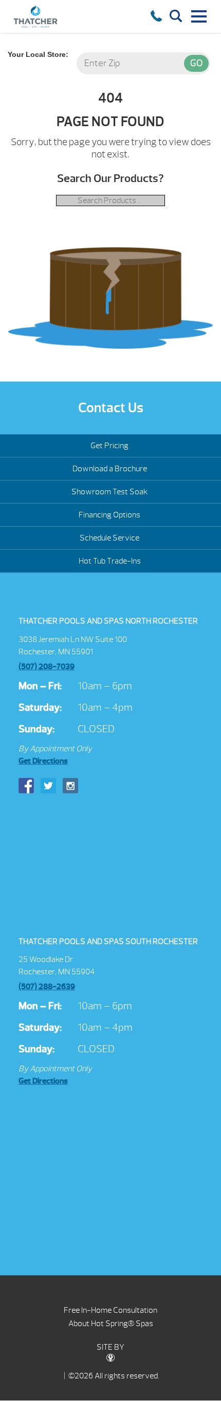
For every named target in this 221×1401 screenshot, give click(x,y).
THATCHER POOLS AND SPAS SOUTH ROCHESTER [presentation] (108, 941)
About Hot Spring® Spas (110, 1323)
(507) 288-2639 (47, 987)
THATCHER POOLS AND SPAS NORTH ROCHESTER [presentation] (108, 621)
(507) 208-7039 (47, 667)
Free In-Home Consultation (110, 1310)
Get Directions (43, 761)
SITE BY (110, 1347)
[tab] (110, 621)
